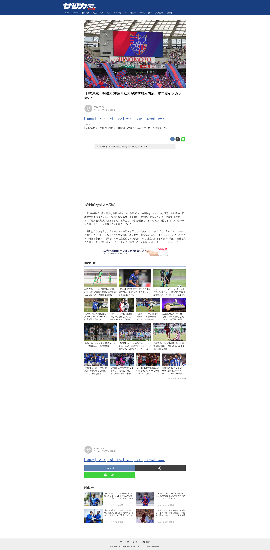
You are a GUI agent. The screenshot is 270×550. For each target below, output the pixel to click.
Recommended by (173, 378)
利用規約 (146, 542)
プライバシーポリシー (130, 542)
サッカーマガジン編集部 (105, 110)
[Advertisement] (135, 175)
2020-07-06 (99, 107)
